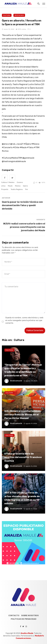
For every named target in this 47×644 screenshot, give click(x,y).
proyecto (4, 189)
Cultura (6, 15)
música (17, 186)
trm (26, 189)
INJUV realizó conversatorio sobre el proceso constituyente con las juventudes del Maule (24, 227)
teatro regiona (17, 189)
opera (25, 186)
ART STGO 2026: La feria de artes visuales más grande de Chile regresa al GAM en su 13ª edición (22, 498)
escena (20, 182)
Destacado (19, 15)
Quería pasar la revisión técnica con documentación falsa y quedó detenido (22, 205)
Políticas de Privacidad (23, 619)
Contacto (13, 615)
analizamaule (16, 381)
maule (10, 186)
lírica (3, 186)
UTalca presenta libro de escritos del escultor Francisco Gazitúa (23, 457)
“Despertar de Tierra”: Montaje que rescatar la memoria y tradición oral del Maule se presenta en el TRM (23, 370)
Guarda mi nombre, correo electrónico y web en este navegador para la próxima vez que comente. (24, 320)
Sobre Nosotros (30, 615)
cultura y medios (7, 182)
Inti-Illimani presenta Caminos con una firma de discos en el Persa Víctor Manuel (22, 415)
